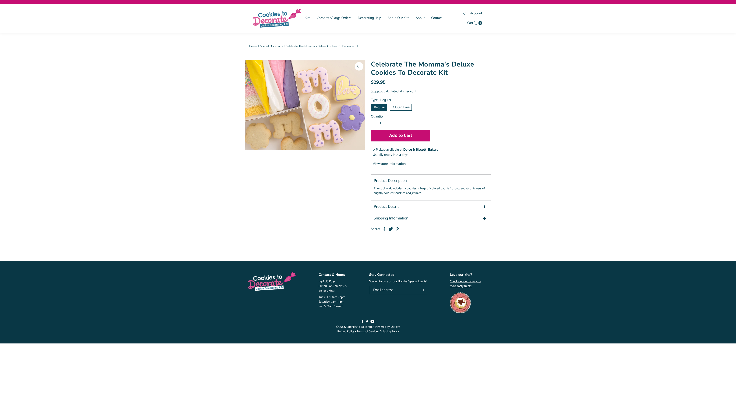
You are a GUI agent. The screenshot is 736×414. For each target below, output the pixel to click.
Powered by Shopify (387, 326)
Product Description (390, 180)
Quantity (377, 116)
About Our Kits (398, 18)
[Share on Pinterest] (397, 229)
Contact (437, 18)
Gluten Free (401, 107)
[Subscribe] (421, 290)
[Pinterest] (367, 322)
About (420, 18)
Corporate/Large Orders (334, 18)
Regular (379, 107)
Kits (307, 18)
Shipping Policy (389, 331)
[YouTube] (372, 322)
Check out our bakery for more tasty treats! (465, 283)
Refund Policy (345, 331)
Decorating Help (369, 18)
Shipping (377, 91)
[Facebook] (362, 322)
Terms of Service (367, 331)
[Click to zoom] (359, 66)
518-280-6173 (326, 290)
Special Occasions (271, 46)
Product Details (386, 206)
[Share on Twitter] (391, 229)
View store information (389, 164)
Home (253, 46)
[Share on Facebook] (384, 229)
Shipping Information (391, 218)
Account (476, 13)
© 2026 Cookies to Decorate (354, 326)
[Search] (465, 13)
